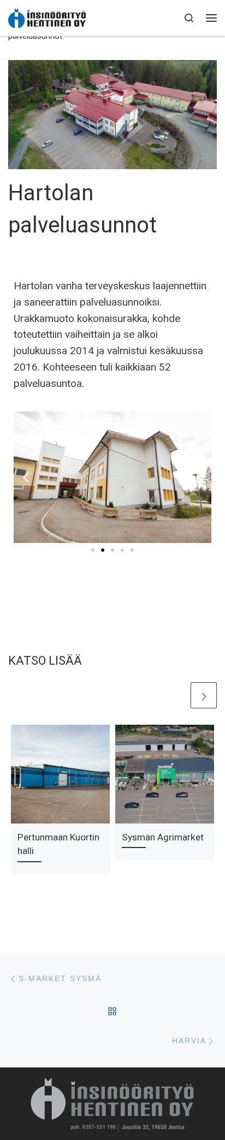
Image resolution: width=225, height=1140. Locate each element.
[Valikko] (211, 17)
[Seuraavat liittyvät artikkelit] (204, 695)
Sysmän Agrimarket (163, 837)
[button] (26, 477)
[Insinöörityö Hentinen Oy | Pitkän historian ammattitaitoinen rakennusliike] (47, 17)
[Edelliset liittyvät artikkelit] (175, 695)
